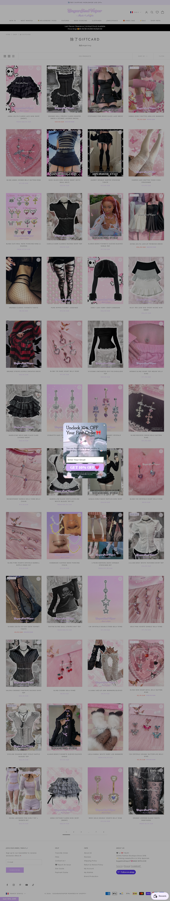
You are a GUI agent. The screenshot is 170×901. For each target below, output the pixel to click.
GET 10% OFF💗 (85, 467)
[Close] (104, 425)
